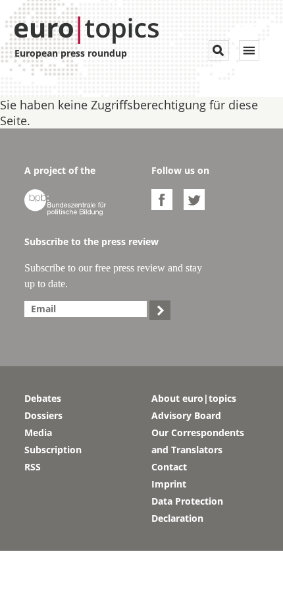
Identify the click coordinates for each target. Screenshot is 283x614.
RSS (32, 466)
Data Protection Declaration (187, 509)
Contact (169, 466)
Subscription (53, 449)
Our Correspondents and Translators (197, 441)
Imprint (168, 484)
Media (38, 432)
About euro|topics (193, 398)
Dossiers (43, 415)
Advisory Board (186, 415)
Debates (42, 398)
